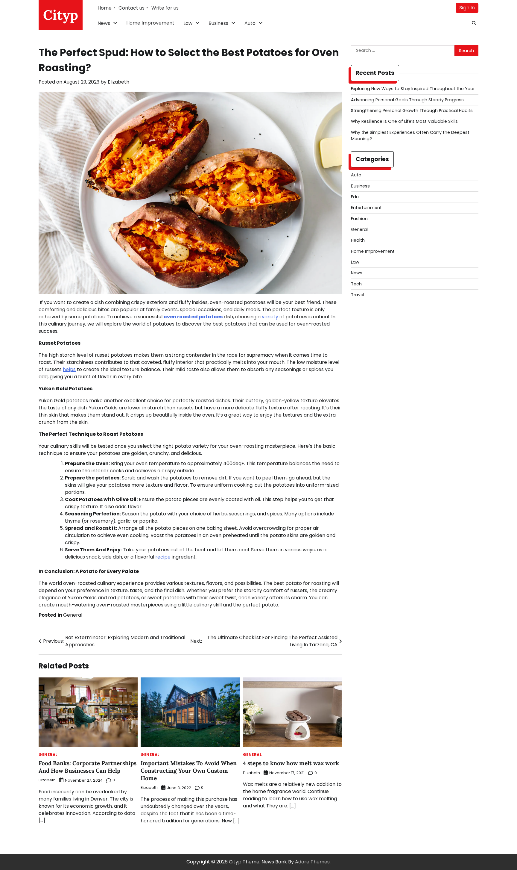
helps (69, 369)
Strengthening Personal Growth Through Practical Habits (412, 111)
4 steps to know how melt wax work (291, 763)
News (104, 23)
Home (105, 7)
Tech (356, 284)
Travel (357, 295)
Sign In (467, 7)
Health (358, 240)
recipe (163, 556)
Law (187, 23)
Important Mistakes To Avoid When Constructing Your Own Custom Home (189, 770)
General (72, 615)
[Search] (473, 23)
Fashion (359, 219)
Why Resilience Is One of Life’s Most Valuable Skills (404, 121)
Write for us (165, 7)
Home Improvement (150, 22)
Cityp (60, 14)
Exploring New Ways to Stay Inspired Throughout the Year (413, 89)
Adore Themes (312, 861)
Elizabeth (118, 81)
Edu (355, 197)
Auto (250, 23)
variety (270, 316)
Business (218, 23)
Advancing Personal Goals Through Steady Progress (407, 100)
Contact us (131, 7)
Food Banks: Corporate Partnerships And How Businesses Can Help (87, 766)
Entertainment (366, 208)
